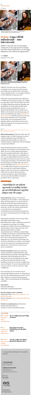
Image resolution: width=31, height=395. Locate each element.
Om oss (5, 376)
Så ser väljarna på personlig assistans (19, 316)
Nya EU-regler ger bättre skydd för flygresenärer (18, 340)
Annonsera (6, 390)
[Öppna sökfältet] (28, 8)
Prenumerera (7, 392)
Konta (5, 378)
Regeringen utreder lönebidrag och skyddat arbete (18, 329)
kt (7, 378)
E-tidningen (6, 385)
